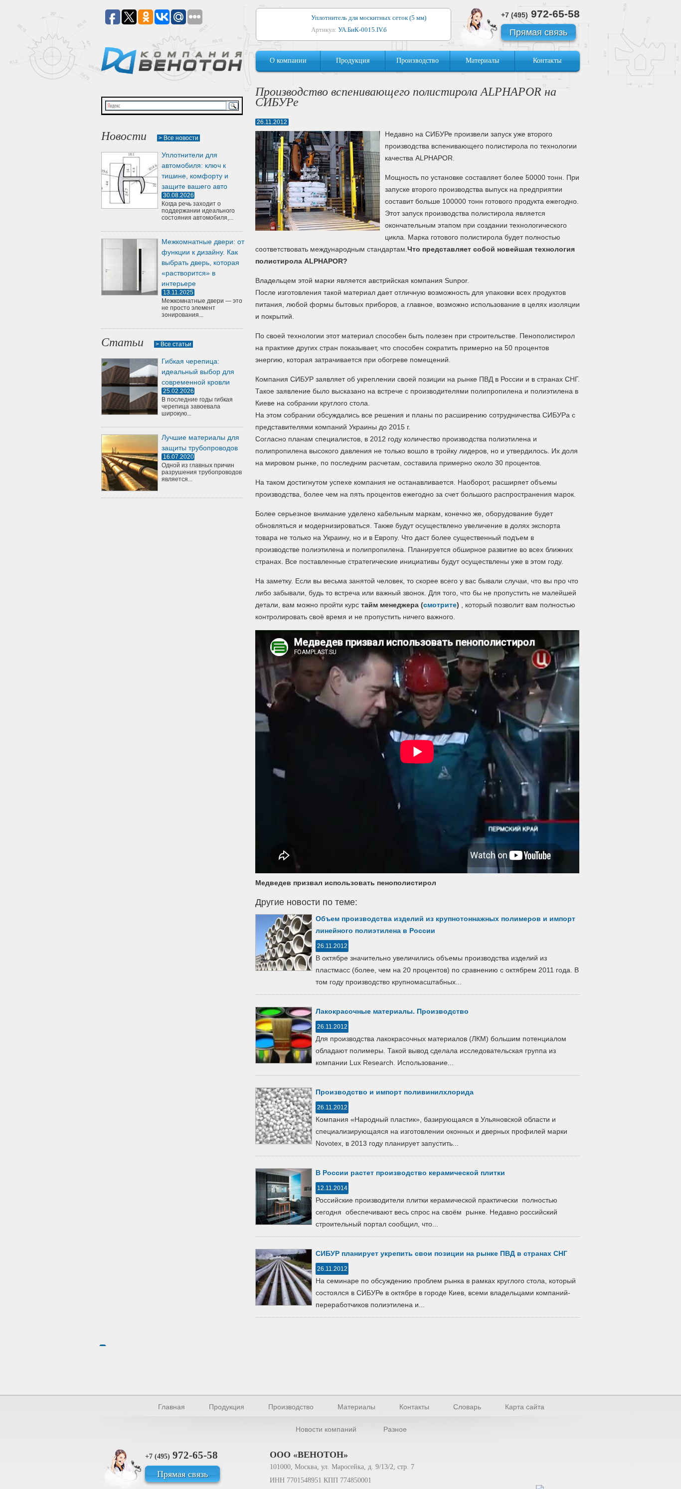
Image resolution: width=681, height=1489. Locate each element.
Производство (417, 60)
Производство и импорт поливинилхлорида (395, 1092)
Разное (395, 1429)
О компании (288, 60)
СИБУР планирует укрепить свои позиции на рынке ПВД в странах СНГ (441, 1253)
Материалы (482, 60)
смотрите (440, 605)
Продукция (352, 60)
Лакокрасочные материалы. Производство (392, 1011)
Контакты (547, 60)
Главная (171, 1407)
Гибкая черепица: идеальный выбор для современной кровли (198, 371)
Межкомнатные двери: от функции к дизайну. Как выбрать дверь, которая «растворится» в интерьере (203, 262)
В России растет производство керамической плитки (410, 1173)
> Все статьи (173, 344)
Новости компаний (326, 1429)
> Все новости (178, 138)
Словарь (467, 1407)
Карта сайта (524, 1407)
